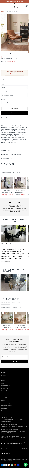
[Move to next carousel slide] (27, 233)
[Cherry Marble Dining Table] (13, 233)
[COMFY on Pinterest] (7, 454)
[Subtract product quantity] (2, 102)
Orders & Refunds (6, 398)
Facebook (4, 410)
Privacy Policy (5, 388)
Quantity (3, 99)
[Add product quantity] (7, 102)
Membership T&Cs (6, 385)
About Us (3, 375)
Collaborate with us (6, 405)
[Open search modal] (23, 5)
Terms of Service (5, 390)
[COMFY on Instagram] (5, 454)
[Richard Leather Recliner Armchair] (20, 183)
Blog (2, 383)
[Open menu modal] (2, 5)
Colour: (5, 84)
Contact (3, 377)
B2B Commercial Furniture (8, 403)
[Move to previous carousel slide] (2, 233)
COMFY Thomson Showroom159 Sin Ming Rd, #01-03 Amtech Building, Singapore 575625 (12, 419)
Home (2, 11)
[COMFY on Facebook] (2, 454)
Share (5, 79)
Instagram (4, 408)
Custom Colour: (5, 92)
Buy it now (14, 113)
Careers (3, 380)
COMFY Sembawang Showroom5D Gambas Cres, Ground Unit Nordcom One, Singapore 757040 (13, 431)
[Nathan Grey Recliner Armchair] (7, 183)
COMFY (11, 459)
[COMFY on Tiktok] (10, 454)
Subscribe (25, 448)
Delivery (3, 400)
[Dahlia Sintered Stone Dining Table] (20, 318)
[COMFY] (14, 5)
